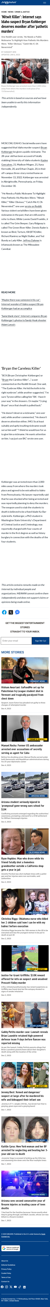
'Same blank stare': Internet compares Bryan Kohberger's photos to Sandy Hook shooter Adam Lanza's (24, 320)
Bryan (5, 379)
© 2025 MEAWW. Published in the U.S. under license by (21, 1234)
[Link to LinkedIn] (24, 1287)
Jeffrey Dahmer (31, 240)
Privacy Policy (6, 1269)
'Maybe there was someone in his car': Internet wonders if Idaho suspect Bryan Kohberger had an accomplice (22, 304)
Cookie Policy (6, 1273)
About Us (4, 1261)
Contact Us (5, 1281)
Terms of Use (6, 1277)
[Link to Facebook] (2, 1287)
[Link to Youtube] (15, 1287)
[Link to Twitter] (11, 1287)
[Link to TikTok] (19, 1287)
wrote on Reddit (33, 206)
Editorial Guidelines (8, 1265)
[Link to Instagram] (6, 1287)
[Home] (8, 2)
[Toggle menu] (46, 2)
